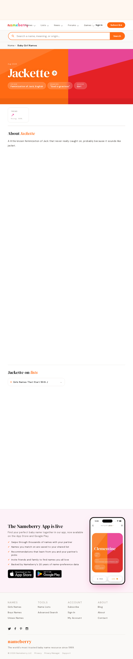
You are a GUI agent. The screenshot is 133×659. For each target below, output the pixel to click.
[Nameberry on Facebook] (15, 628)
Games (87, 25)
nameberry (20, 641)
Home (11, 45)
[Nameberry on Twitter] (9, 628)
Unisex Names (16, 617)
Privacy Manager (52, 653)
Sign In (99, 25)
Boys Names (15, 612)
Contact (103, 617)
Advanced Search (48, 612)
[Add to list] (54, 73)
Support (66, 653)
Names (29, 25)
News (57, 25)
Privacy (38, 653)
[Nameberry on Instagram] (27, 628)
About (101, 612)
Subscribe (116, 25)
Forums (72, 25)
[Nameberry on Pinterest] (21, 628)
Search (117, 36)
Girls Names (14, 606)
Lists (43, 25)
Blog (100, 606)
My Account (75, 617)
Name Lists (44, 606)
